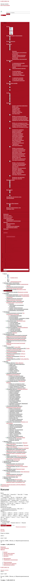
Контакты (5, 229)
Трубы (8, 93)
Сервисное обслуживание (12, 226)
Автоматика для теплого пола (13, 196)
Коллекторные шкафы (11, 83)
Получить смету (7, 215)
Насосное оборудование (12, 203)
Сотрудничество (7, 218)
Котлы (8, 26)
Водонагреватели (10, 41)
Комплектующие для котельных (14, 35)
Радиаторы (9, 44)
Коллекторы (9, 60)
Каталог (6, 25)
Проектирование (10, 223)
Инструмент (9, 190)
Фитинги (8, 103)
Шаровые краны (10, 180)
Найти (5, 271)
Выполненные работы (11, 227)
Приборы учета (10, 209)
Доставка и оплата (8, 217)
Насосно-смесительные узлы (13, 207)
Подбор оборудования (8, 553)
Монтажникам (10, 219)
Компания (6, 214)
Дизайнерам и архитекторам (13, 221)
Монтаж (5, 222)
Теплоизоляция (10, 198)
